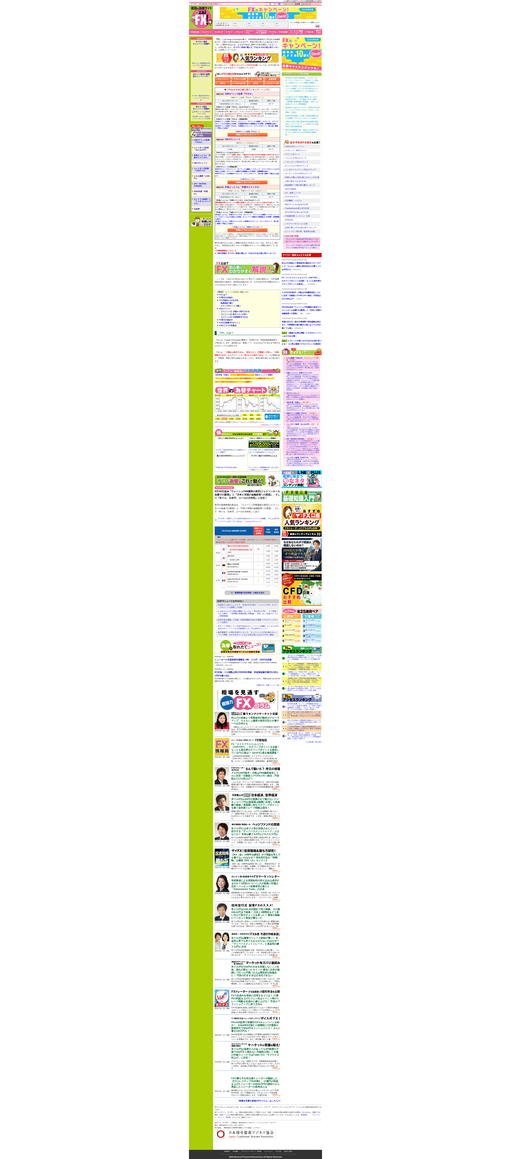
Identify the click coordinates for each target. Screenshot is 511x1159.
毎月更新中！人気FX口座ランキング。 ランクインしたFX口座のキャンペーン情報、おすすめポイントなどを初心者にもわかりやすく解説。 (247, 633)
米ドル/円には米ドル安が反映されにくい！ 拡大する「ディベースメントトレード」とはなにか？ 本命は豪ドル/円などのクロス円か (255, 831)
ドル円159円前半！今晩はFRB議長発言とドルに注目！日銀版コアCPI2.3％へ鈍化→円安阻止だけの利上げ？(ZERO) (304, 728)
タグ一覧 (278, 1146)
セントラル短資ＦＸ (275, 425)
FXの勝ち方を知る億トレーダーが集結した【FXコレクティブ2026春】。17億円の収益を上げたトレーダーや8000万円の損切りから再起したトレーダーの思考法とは (255, 1082)
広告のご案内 (288, 1146)
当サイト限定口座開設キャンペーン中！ (201, 75)
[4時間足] (258, 418)
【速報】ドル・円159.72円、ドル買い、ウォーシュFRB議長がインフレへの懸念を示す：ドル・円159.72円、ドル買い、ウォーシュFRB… (304, 674)
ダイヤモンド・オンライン (243, 1148)
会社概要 (235, 1146)
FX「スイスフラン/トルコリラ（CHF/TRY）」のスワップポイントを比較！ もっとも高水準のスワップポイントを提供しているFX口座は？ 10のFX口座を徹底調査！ (255, 748)
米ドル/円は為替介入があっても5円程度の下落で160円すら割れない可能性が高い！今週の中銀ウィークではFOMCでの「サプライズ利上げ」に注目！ (255, 1053)
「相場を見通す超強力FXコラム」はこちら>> (258, 1101)
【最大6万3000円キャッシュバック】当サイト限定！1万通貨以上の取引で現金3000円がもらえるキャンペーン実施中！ (303, 396)
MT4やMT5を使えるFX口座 (296, 212)
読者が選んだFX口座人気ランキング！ (301, 227)
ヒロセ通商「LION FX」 (202, 177)
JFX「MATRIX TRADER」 (200, 185)
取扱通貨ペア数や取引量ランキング (300, 185)
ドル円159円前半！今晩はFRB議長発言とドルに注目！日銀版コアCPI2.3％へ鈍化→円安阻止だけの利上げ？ (255, 776)
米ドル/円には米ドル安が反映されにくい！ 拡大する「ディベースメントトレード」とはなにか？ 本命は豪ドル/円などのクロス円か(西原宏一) (304, 715)
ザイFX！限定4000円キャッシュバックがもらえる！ (201, 98)
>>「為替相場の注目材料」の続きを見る (247, 593)
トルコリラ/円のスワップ (295, 158)
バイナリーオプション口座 (296, 224)
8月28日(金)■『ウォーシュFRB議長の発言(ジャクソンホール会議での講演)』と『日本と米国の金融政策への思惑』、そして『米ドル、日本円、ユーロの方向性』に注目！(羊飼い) (304, 706)
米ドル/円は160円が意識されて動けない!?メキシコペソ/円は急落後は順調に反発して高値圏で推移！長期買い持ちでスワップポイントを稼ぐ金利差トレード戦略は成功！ (255, 803)
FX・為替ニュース (293, 193)
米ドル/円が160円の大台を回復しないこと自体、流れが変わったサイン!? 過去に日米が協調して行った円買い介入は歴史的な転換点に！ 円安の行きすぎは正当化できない (255, 971)
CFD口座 (289, 220)
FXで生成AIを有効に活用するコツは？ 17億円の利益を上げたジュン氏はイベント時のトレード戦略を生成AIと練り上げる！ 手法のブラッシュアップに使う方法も (255, 999)
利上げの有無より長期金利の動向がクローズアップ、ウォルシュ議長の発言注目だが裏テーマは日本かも (255, 720)
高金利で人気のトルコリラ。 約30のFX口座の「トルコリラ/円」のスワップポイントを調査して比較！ (247, 606)
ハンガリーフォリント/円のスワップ (300, 170)
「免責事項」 (306, 1119)
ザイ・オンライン (270, 1148)
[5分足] (224, 418)
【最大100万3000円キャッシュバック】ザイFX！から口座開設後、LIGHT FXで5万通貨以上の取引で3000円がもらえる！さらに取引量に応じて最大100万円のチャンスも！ (302, 461)
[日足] (245, 415)
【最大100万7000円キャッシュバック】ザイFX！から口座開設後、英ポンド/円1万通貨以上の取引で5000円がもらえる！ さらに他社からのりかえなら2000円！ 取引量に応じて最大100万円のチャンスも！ (302, 363)
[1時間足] (252, 418)
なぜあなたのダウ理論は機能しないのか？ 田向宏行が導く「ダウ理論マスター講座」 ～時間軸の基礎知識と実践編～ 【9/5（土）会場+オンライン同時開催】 (248, 613)
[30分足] (245, 418)
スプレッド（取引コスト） (296, 150)
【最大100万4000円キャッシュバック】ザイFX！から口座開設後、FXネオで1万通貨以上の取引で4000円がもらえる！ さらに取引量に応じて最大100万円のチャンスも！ (302, 417)
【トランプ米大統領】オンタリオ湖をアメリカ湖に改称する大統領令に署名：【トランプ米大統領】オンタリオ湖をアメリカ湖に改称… (304, 688)
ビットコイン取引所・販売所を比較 (300, 231)
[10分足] (231, 418)
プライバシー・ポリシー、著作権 (251, 1146)
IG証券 (197, 209)
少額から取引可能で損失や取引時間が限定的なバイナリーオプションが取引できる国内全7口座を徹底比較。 (301, 124)
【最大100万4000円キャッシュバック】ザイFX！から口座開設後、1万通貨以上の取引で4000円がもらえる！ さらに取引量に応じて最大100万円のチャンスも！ (302, 406)
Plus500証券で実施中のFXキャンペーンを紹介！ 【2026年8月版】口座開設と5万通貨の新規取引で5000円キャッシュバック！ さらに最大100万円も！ (255, 1026)
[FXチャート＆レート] (272, 416)
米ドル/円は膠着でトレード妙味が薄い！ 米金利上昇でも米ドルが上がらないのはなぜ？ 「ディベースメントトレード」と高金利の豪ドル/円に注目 (255, 942)
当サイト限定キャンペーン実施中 (201, 108)
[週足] (252, 415)
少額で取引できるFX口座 (295, 181)
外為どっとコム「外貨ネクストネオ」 (202, 156)
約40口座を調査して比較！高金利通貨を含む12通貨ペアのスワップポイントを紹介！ (248, 621)
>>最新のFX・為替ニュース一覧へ (268, 685)
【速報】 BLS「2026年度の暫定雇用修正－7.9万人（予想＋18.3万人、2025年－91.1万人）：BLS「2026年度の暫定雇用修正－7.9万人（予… (304, 681)
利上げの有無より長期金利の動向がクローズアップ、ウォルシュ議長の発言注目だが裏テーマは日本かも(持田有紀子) (304, 722)
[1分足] (218, 418)
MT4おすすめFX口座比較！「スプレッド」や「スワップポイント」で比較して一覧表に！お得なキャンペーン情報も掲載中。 (302, 80)
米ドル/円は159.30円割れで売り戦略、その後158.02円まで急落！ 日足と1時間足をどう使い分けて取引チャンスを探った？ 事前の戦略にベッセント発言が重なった (255, 913)
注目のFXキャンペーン (294, 146)
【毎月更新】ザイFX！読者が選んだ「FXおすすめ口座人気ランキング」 (247, 253)
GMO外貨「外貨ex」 (201, 192)
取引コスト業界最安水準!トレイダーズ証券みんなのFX (201, 65)
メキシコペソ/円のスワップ (296, 162)
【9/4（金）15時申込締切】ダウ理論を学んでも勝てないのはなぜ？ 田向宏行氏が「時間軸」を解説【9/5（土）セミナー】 (255, 857)
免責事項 (227, 1146)
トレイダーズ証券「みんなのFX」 (201, 149)
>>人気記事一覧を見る (313, 742)
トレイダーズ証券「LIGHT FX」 (201, 169)
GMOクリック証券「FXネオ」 (202, 141)
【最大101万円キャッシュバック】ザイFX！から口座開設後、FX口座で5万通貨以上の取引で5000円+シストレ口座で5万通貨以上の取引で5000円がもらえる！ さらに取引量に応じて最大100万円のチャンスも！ (303, 430)
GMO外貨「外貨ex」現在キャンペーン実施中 (244, 375)
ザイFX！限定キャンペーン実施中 (201, 43)
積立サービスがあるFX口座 (296, 204)
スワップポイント (292, 154)
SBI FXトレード (200, 163)
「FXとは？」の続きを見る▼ (247, 363)
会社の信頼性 (290, 189)
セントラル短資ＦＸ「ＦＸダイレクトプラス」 (202, 201)
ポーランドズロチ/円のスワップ (298, 173)
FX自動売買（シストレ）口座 (297, 216)
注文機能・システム (293, 200)
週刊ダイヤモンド (258, 1148)
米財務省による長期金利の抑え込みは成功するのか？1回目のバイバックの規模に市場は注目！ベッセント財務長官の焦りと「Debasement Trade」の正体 (255, 884)
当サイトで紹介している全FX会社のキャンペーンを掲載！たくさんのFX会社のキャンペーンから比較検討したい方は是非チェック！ (248, 627)
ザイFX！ (294, 1148)
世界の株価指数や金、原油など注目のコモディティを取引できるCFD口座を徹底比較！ (301, 132)
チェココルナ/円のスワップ (296, 166)
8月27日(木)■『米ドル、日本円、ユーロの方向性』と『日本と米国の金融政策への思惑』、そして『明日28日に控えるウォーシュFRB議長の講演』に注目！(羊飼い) (304, 736)
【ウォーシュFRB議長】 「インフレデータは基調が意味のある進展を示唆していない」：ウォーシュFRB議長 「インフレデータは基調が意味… (304, 658)
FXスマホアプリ (292, 197)
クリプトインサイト (284, 1148)
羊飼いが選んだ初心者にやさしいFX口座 (302, 177)
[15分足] (238, 418)
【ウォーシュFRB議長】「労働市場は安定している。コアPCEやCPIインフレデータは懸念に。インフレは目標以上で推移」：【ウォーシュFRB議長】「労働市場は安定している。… (304, 666)
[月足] (258, 415)
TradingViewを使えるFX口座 (297, 208)
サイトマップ (268, 1146)
